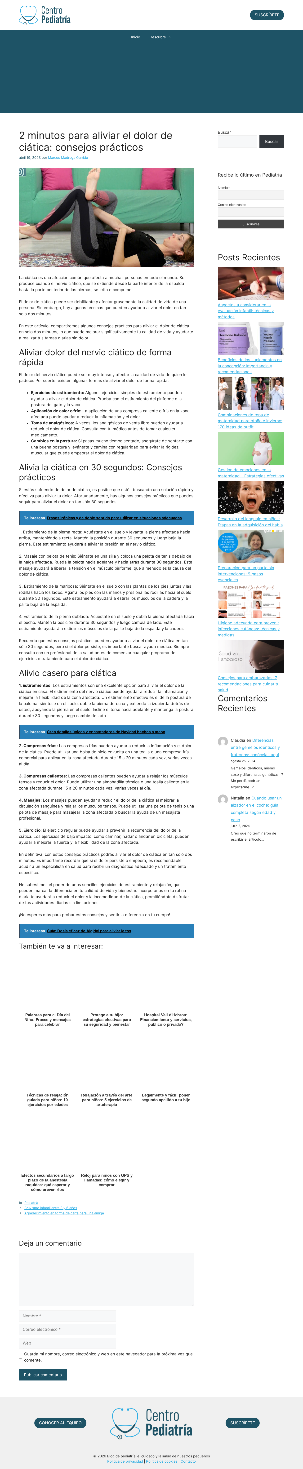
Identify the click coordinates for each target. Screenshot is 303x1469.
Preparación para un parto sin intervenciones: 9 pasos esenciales (246, 573)
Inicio (135, 37)
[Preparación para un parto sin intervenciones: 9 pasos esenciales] (251, 547)
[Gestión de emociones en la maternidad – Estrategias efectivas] (251, 449)
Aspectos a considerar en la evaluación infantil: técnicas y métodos (246, 310)
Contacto (188, 1461)
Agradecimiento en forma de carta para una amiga (64, 1213)
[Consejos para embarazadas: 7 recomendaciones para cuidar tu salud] (251, 657)
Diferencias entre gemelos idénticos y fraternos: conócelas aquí (255, 747)
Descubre (158, 37)
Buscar (224, 132)
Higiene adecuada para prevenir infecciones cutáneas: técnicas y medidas (249, 629)
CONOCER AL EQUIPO (60, 1422)
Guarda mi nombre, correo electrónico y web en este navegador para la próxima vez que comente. (108, 1357)
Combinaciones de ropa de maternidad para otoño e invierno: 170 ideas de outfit (250, 421)
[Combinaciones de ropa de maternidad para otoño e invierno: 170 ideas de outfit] (251, 394)
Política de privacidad (125, 1461)
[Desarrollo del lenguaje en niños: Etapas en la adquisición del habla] (251, 498)
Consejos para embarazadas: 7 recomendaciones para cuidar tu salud (248, 683)
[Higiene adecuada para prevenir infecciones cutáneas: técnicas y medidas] (251, 602)
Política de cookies (162, 1461)
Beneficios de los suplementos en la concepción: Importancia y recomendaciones (250, 365)
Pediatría (31, 1203)
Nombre (224, 188)
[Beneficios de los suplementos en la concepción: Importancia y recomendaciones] (251, 339)
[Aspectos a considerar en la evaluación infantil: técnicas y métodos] (251, 284)
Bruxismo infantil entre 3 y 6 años (50, 1208)
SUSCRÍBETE (267, 15)
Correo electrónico (232, 205)
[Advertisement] (151, 80)
